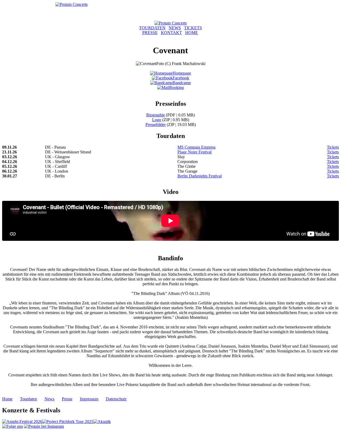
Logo (156, 119)
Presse (67, 399)
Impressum (89, 399)
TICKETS (193, 28)
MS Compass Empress (196, 147)
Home (7, 399)
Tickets (333, 147)
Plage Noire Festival (194, 152)
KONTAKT (171, 32)
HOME (191, 32)
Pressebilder (155, 124)
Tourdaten (28, 399)
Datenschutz (116, 399)
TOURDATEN (152, 28)
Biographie (155, 115)
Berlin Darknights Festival (199, 176)
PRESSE (150, 32)
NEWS (175, 28)
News (49, 399)
